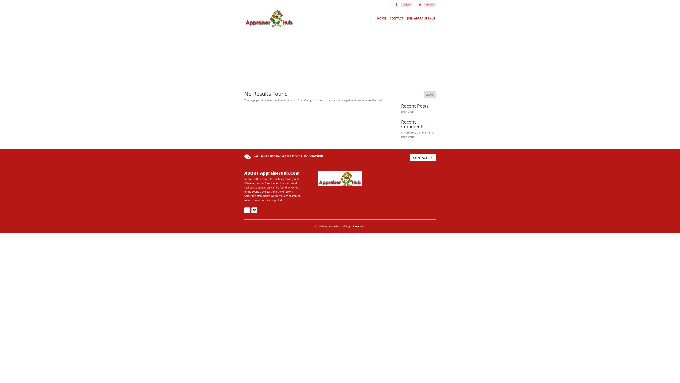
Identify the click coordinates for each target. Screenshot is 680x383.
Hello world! (408, 112)
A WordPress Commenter (416, 132)
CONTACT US (422, 158)
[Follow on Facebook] (396, 5)
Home (381, 18)
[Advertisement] (340, 53)
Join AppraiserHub (421, 18)
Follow (406, 4)
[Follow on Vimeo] (420, 5)
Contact (396, 18)
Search (430, 94)
